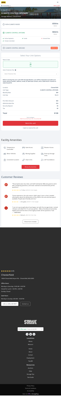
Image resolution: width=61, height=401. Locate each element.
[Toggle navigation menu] (58, 2)
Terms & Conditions (30, 388)
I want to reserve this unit (30, 128)
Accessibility (30, 391)
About (30, 352)
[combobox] (30, 74)
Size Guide (30, 377)
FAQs (30, 371)
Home (30, 349)
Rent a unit (57, 5)
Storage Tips (30, 374)
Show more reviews (30, 222)
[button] (27, 334)
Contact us (25, 304)
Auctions (30, 368)
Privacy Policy (30, 386)
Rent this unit (30, 123)
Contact (30, 355)
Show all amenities (30, 167)
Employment (30, 358)
